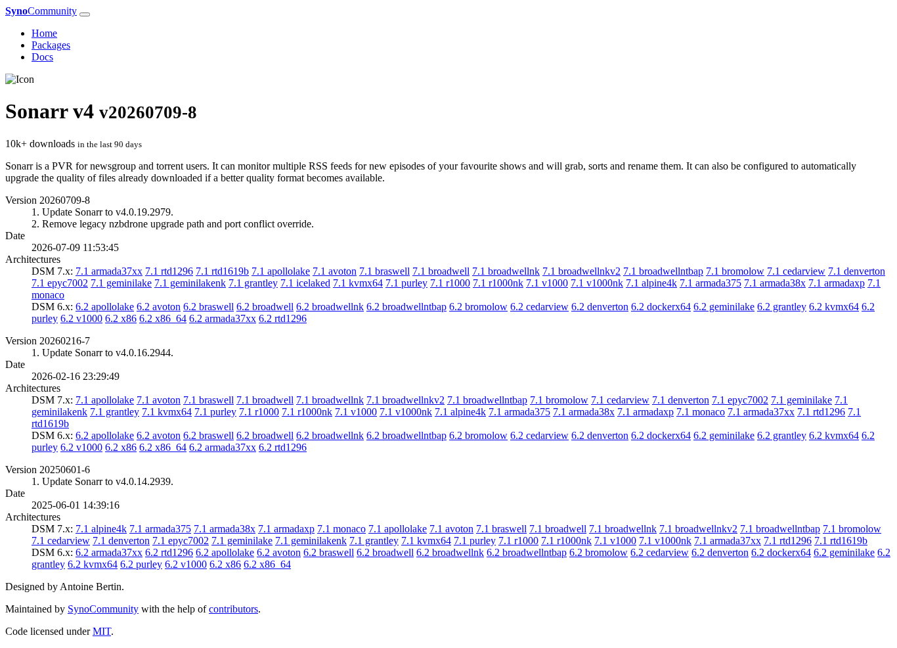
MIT (102, 631)
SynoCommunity (103, 608)
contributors (233, 608)
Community (41, 10)
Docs (42, 56)
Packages (51, 45)
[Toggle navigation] (84, 14)
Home (44, 33)
